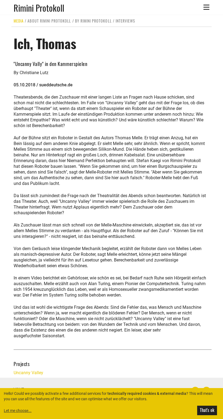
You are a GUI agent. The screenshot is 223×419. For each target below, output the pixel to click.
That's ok (207, 410)
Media (19, 21)
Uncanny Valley (28, 372)
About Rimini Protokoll (49, 21)
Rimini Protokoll (39, 7)
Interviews (125, 21)
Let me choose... (18, 410)
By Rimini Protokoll (93, 21)
